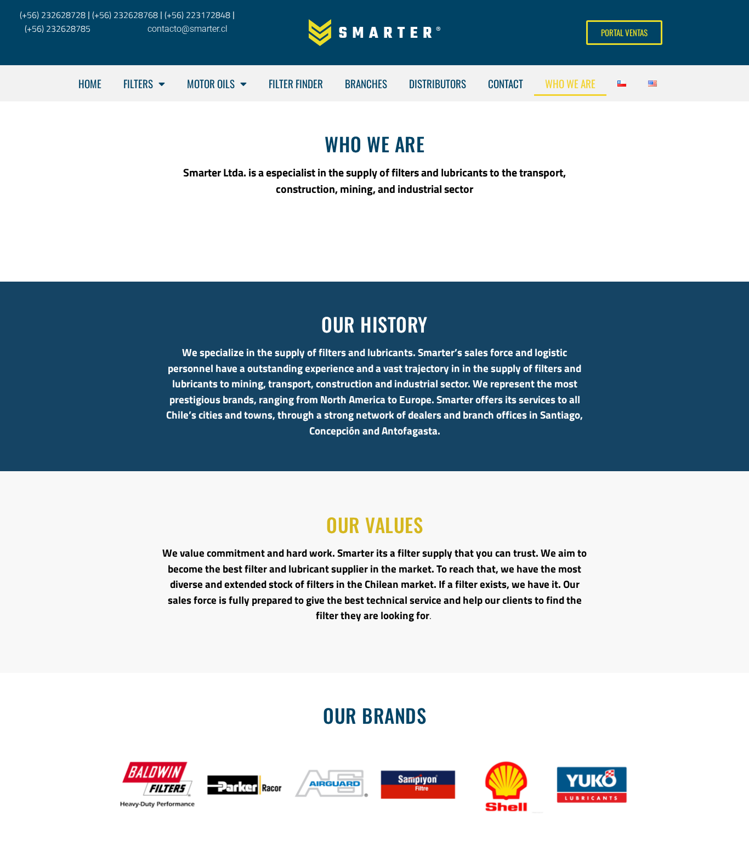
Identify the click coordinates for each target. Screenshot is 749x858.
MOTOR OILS (211, 83)
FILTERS (138, 83)
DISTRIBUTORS (437, 83)
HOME (89, 83)
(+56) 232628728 (50, 14)
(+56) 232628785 (57, 28)
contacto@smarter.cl (187, 29)
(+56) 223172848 (197, 14)
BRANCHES (366, 83)
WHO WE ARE (570, 83)
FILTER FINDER (296, 83)
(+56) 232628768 (125, 14)
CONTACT (505, 83)
